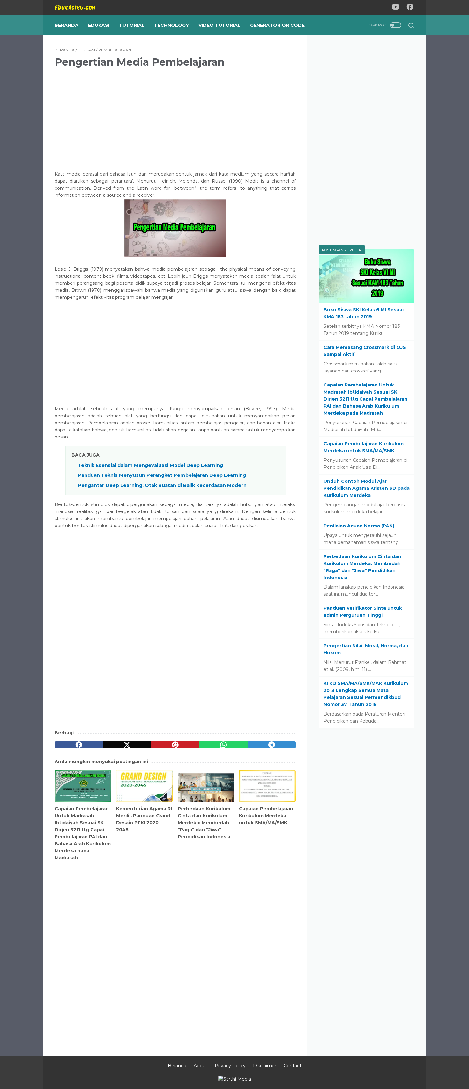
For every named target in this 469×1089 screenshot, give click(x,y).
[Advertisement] (175, 118)
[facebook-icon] (410, 8)
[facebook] (79, 744)
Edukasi (98, 25)
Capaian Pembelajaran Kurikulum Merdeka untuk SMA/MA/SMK (266, 816)
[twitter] (127, 744)
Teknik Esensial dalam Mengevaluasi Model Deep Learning (150, 465)
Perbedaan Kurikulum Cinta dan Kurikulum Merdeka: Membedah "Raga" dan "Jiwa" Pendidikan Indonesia (204, 823)
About (200, 1066)
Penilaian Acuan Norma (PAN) (359, 526)
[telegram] (272, 744)
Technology (171, 25)
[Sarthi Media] (234, 1079)
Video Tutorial (219, 25)
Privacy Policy (230, 1066)
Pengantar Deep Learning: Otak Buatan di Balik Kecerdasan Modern (162, 485)
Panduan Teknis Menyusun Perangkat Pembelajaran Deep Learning (162, 475)
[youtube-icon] (395, 8)
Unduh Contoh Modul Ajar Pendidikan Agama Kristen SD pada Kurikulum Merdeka (367, 488)
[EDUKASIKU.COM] (79, 7)
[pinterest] (175, 744)
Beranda (66, 25)
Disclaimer (264, 1066)
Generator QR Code (277, 25)
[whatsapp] (223, 744)
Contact (293, 1066)
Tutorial (132, 25)
